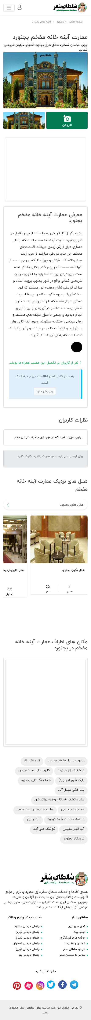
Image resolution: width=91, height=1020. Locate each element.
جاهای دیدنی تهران (28, 932)
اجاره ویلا (79, 932)
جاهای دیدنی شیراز (28, 937)
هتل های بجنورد (72, 504)
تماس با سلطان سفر (72, 954)
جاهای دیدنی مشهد (27, 926)
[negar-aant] (76, 347)
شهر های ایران (76, 926)
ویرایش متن (44, 391)
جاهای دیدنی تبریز (28, 949)
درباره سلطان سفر (74, 949)
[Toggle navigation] (9, 8)
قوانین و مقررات (75, 943)
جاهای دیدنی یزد (29, 954)
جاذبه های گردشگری (72, 937)
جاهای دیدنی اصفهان (26, 943)
